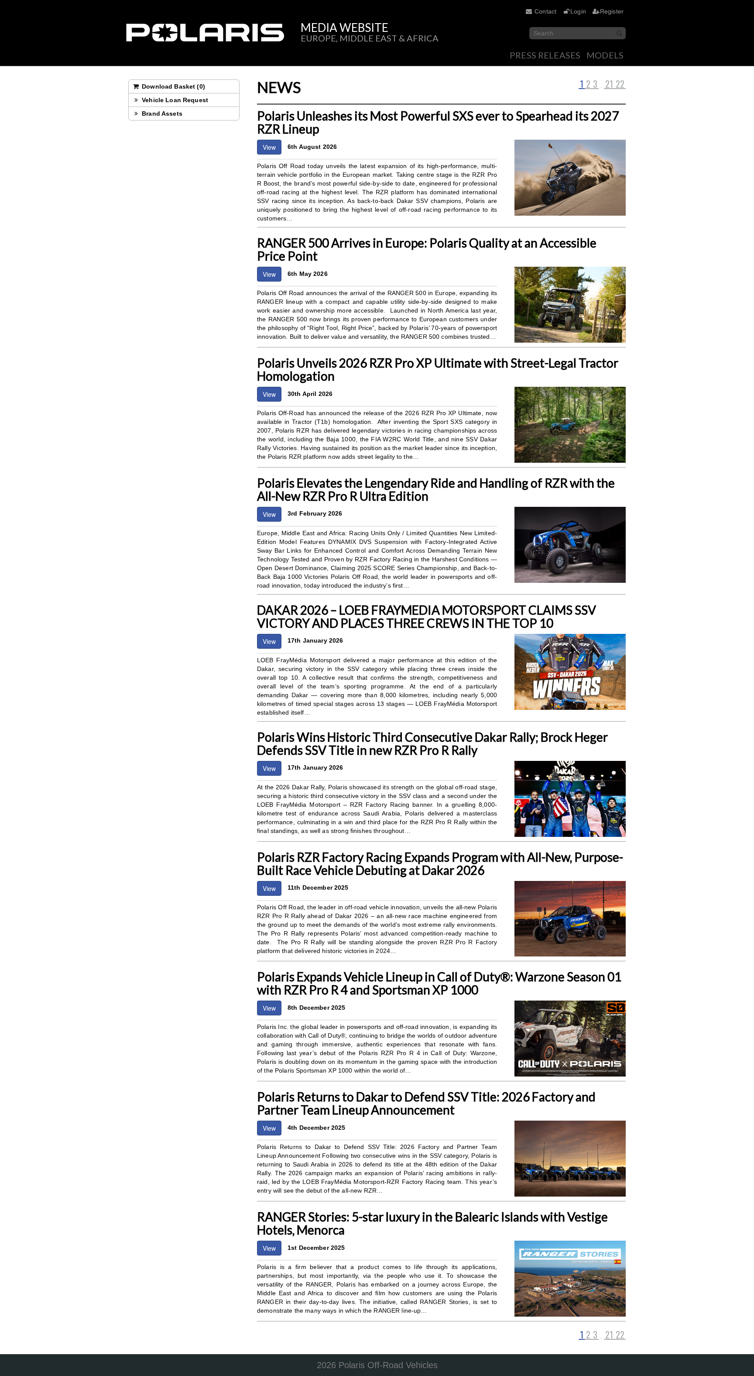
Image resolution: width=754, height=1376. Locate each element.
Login (578, 11)
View (269, 147)
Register (612, 11)
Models (605, 55)
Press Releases (545, 55)
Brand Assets (161, 113)
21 (609, 84)
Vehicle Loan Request (174, 99)
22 (620, 84)
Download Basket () (172, 86)
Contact (545, 11)
